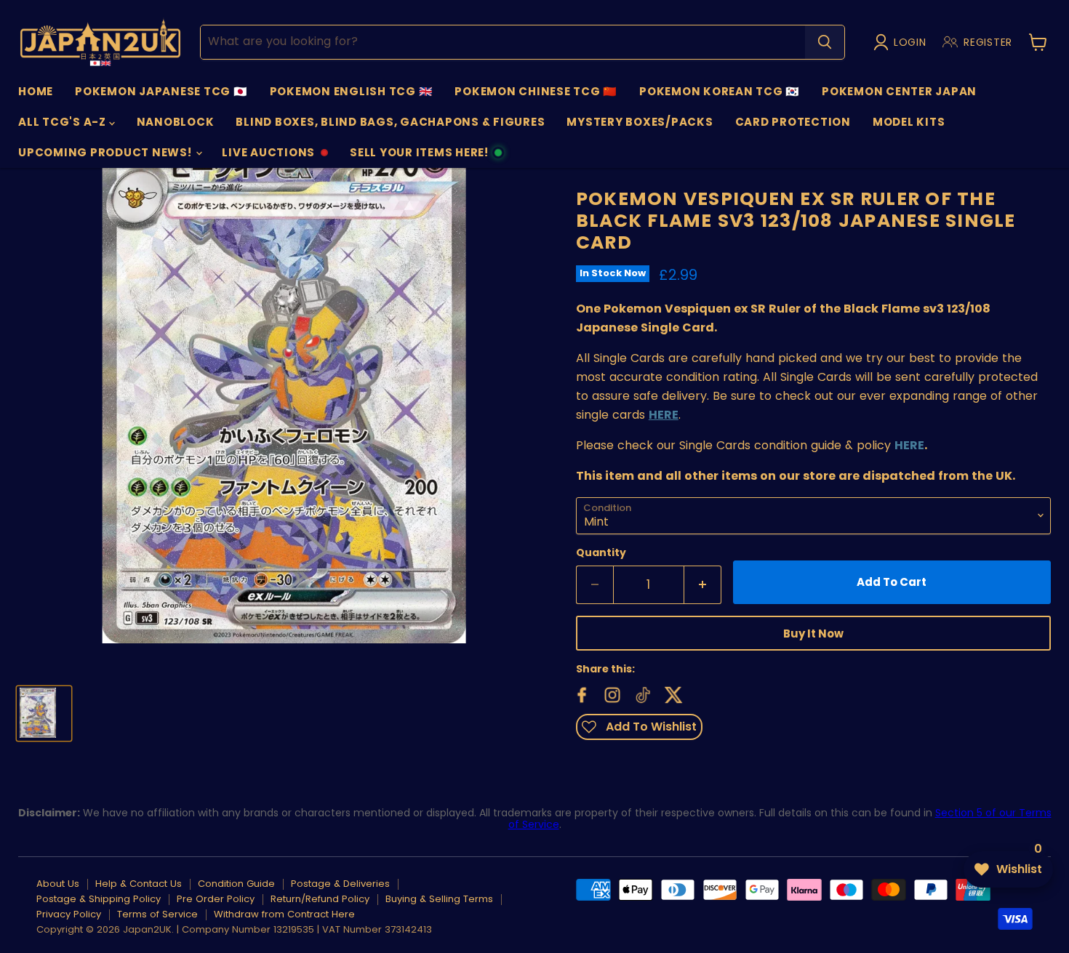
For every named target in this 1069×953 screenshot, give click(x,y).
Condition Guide (236, 883)
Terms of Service (157, 914)
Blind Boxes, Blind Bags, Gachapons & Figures (390, 121)
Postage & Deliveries (340, 883)
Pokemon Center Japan (899, 91)
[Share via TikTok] (641, 693)
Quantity (601, 552)
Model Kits (909, 121)
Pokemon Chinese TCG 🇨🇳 (536, 91)
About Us (57, 883)
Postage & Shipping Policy (98, 899)
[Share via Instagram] (611, 693)
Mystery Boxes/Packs (639, 121)
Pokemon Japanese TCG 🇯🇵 (161, 91)
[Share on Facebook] (580, 693)
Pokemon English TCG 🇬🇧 (351, 91)
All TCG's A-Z (63, 121)
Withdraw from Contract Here (284, 914)
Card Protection (793, 121)
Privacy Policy (68, 914)
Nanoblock (176, 121)
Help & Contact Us (138, 883)
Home (35, 91)
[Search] (824, 42)
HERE (909, 445)
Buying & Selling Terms (439, 899)
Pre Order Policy (216, 899)
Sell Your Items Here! (419, 156)
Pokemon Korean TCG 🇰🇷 (719, 91)
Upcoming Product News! (106, 152)
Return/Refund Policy (320, 899)
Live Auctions (268, 156)
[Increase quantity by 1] (702, 585)
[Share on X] (672, 693)
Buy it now (813, 633)
